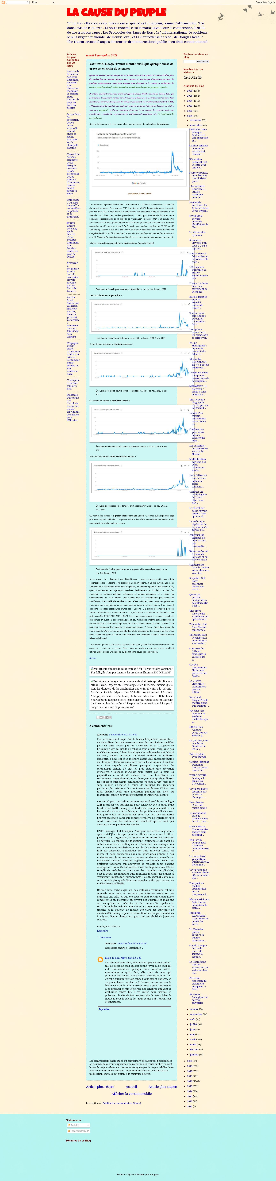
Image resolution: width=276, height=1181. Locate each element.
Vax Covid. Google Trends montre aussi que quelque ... (199, 701)
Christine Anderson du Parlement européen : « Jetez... (198, 984)
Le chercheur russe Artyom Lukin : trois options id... (198, 512)
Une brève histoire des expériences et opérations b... (198, 615)
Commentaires (79, 1131)
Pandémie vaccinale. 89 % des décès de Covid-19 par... (199, 206)
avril (193, 1039)
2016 (190, 1081)
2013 (190, 1096)
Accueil (131, 1087)
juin (192, 1029)
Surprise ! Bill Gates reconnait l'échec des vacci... (197, 584)
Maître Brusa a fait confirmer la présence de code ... (198, 257)
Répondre (102, 930)
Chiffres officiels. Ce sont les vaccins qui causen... (198, 150)
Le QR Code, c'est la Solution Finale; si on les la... (198, 744)
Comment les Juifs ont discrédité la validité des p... (197, 654)
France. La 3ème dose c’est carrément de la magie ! (198, 287)
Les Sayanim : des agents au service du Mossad (198, 450)
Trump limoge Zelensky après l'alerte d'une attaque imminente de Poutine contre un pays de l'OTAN (73, 240)
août (193, 1019)
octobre (194, 1009)
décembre (196, 120)
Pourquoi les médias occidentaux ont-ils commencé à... (198, 889)
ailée (108, 957)
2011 (190, 1106)
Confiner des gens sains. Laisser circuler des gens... (197, 435)
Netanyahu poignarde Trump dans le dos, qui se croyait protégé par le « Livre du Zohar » (73, 277)
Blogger (154, 1174)
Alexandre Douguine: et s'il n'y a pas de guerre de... (199, 363)
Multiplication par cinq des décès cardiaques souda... (197, 465)
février (194, 1049)
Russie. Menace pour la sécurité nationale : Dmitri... (198, 302)
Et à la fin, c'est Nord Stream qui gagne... (198, 627)
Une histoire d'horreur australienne (198, 805)
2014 (190, 1091)
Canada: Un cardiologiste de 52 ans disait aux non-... (198, 497)
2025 (190, 95)
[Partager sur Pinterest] (110, 717)
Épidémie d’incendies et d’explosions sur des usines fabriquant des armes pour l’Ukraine (73, 407)
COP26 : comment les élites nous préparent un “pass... (198, 670)
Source (92, 658)
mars (193, 1044)
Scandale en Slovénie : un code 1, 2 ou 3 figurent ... (198, 244)
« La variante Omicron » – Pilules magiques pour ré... (197, 192)
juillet (194, 1024)
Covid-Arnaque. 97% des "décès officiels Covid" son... (199, 874)
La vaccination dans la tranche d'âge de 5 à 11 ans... (198, 817)
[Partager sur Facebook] (107, 717)
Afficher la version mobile (132, 1094)
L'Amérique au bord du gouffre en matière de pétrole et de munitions (73, 208)
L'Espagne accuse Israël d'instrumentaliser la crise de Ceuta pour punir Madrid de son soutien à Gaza (73, 358)
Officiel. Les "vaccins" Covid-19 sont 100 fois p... (198, 731)
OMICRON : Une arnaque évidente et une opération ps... (198, 135)
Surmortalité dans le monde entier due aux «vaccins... (199, 569)
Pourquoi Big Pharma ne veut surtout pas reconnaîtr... (197, 541)
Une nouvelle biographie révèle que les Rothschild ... (198, 404)
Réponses (106, 937)
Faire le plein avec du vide (197, 755)
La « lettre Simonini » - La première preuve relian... (197, 687)
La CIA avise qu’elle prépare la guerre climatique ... (198, 935)
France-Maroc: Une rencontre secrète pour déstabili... (198, 830)
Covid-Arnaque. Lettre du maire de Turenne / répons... (198, 951)
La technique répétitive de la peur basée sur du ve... (198, 525)
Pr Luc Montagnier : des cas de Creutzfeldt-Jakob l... (198, 349)
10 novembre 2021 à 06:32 (126, 957)
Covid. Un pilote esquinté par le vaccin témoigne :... (198, 793)
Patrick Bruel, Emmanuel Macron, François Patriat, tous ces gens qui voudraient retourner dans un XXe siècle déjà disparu (73, 317)
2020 (190, 1061)
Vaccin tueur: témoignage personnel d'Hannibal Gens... (197, 319)
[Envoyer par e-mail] (98, 717)
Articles (74, 1125)
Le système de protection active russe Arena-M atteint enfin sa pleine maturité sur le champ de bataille (73, 131)
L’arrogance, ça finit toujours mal (73, 384)
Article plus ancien (163, 1087)
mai (192, 1034)
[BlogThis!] (101, 717)
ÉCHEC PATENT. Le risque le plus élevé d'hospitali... (198, 779)
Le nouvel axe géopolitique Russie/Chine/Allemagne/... (199, 860)
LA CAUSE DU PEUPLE (116, 13)
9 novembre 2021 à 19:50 (123, 734)
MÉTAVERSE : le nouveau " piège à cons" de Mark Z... (198, 390)
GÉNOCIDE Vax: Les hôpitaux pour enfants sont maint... (198, 639)
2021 (190, 116)
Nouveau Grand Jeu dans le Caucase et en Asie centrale (198, 555)
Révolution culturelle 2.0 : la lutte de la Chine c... (198, 163)
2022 (190, 110)
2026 (190, 90)
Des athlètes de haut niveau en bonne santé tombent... (198, 481)
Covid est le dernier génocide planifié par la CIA (198, 221)
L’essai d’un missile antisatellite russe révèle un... (197, 419)
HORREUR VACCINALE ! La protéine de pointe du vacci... (198, 919)
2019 (190, 1066)
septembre (196, 1014)
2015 (190, 1086)
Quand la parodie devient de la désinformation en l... (198, 600)
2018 (190, 1071)
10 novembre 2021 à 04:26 (131, 943)
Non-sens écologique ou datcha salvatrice (198, 998)
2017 (190, 1076)
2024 (190, 100)
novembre (196, 125)
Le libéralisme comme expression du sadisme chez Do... (198, 967)
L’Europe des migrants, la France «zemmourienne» (198, 273)
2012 (190, 1101)
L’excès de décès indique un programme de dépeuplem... (199, 376)
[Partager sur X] (104, 717)
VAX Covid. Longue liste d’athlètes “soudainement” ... (199, 846)
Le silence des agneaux (197, 233)
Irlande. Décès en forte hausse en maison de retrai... (199, 903)
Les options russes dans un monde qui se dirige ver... (198, 333)
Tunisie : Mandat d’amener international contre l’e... (199, 766)
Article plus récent (100, 1087)
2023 (190, 105)
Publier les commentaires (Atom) (122, 1103)
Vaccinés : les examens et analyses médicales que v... (198, 716)
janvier (194, 1054)
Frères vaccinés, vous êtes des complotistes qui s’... (198, 177)
